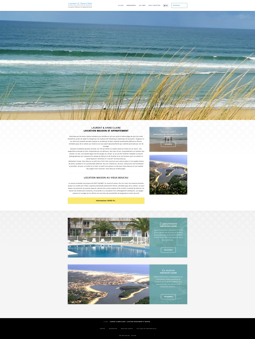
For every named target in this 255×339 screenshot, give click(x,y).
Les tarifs (142, 5)
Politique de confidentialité (146, 328)
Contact (102, 328)
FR (167, 5)
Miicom (133, 335)
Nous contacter (154, 5)
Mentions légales (127, 328)
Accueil (121, 5)
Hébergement (131, 5)
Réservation (113, 328)
